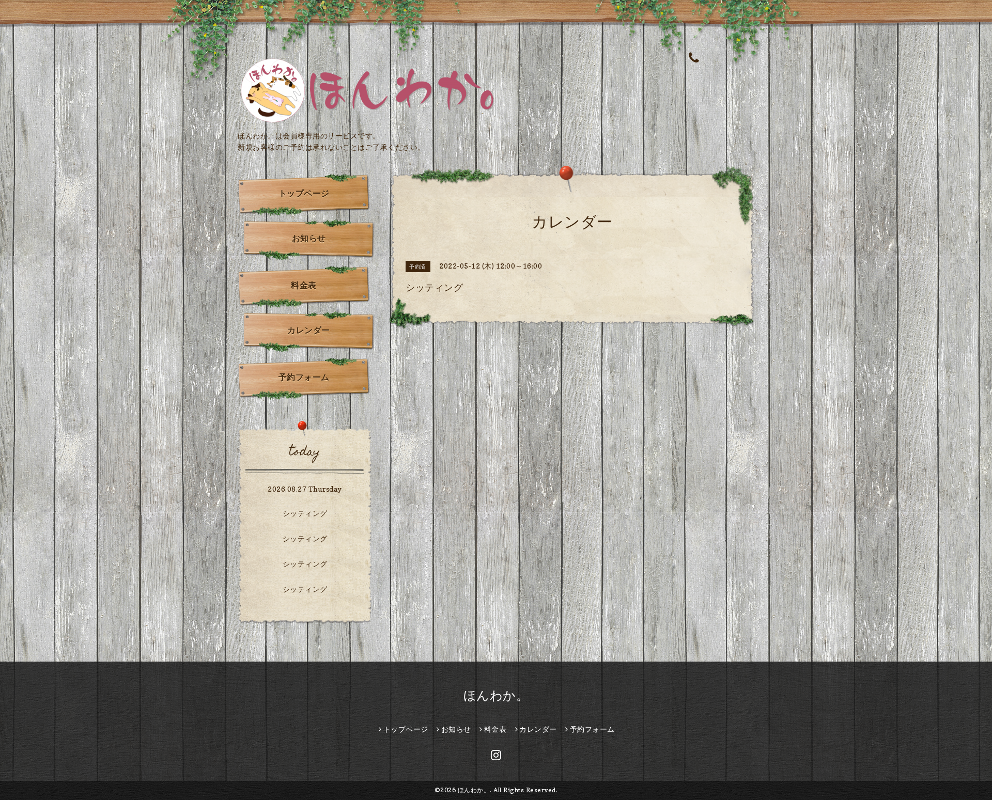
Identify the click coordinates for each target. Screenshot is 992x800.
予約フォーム (304, 377)
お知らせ (309, 238)
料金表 (304, 285)
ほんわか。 (496, 695)
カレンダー (308, 330)
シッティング (305, 513)
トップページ (304, 193)
